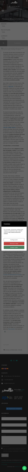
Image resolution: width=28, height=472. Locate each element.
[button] (24, 468)
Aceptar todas (14, 247)
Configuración (14, 239)
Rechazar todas (14, 243)
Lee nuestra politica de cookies (12, 232)
